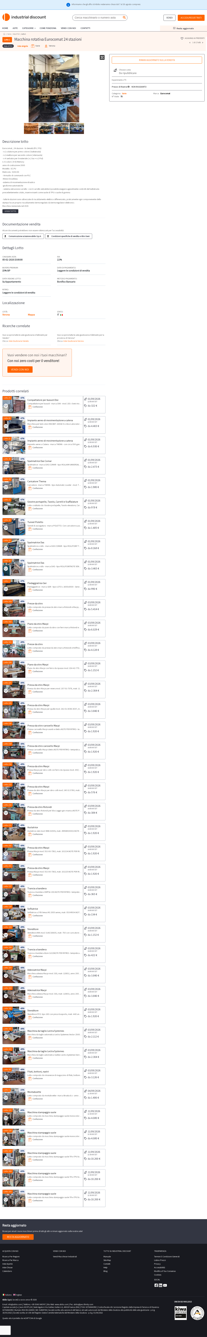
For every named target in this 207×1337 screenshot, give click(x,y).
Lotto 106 (8, 947)
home (5, 28)
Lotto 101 (8, 1028)
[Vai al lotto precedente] (190, 42)
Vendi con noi (20, 369)
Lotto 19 (7, 459)
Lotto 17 (7, 499)
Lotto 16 (7, 520)
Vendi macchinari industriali (65, 1256)
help (105, 1267)
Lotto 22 (7, 438)
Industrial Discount (24, 17)
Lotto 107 (8, 1151)
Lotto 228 (8, 662)
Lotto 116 (8, 906)
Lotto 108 (8, 927)
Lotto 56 (7, 1069)
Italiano (8, 1295)
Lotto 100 (8, 1049)
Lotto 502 (8, 621)
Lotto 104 (8, 988)
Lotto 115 (8, 1110)
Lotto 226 (8, 703)
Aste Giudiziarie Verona (73, 341)
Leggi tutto (10, 211)
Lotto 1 (7, 581)
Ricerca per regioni (11, 1256)
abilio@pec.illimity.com (83, 1304)
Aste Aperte (7, 1263)
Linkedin (160, 1285)
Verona (6, 314)
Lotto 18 (7, 479)
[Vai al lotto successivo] (203, 42)
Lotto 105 (8, 967)
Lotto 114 (8, 1130)
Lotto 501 (8, 642)
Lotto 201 (8, 866)
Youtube (165, 1285)
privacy (157, 1263)
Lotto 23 (7, 418)
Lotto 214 (8, 805)
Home (4, 34)
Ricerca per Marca (10, 1260)
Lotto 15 (7, 540)
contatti (85, 28)
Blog (105, 1271)
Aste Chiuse (7, 1267)
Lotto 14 (7, 560)
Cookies (157, 1274)
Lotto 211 (7, 825)
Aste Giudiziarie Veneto (19, 341)
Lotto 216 (8, 764)
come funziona (48, 28)
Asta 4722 (16, 34)
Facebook (156, 1285)
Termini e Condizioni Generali (167, 1256)
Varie (9, 34)
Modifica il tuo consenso (165, 1271)
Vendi (169, 17)
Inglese (19, 1295)
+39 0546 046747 (38, 1304)
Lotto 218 (8, 744)
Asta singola (22, 46)
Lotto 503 (8, 601)
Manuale (107, 1256)
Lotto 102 (8, 1008)
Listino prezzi (160, 1260)
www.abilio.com (61, 1304)
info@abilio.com (15, 1304)
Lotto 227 (7, 682)
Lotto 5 (7, 1090)
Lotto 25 (7, 398)
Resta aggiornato (18, 1237)
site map (107, 1260)
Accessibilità (159, 1267)
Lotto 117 (7, 886)
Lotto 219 (7, 723)
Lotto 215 (8, 784)
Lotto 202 (8, 845)
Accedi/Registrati (191, 17)
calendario (7, 1271)
